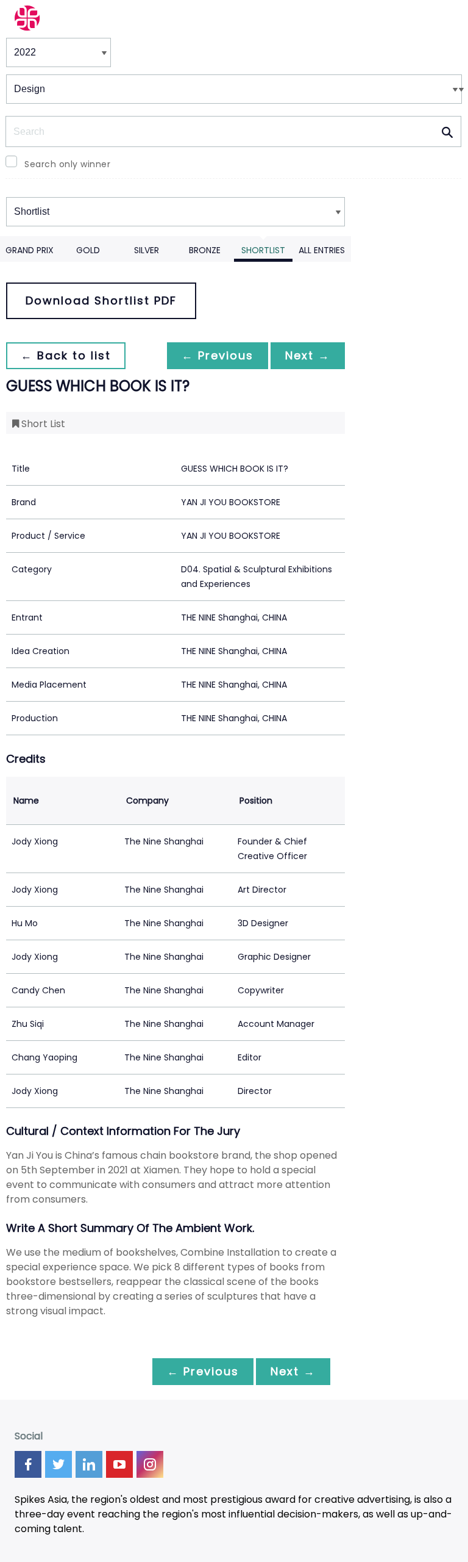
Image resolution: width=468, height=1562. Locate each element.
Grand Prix (29, 250)
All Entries (322, 250)
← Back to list (66, 355)
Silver (146, 250)
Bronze (205, 250)
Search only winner (67, 164)
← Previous (218, 355)
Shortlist (263, 250)
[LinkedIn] (89, 1464)
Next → (307, 355)
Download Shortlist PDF (101, 300)
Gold (88, 250)
